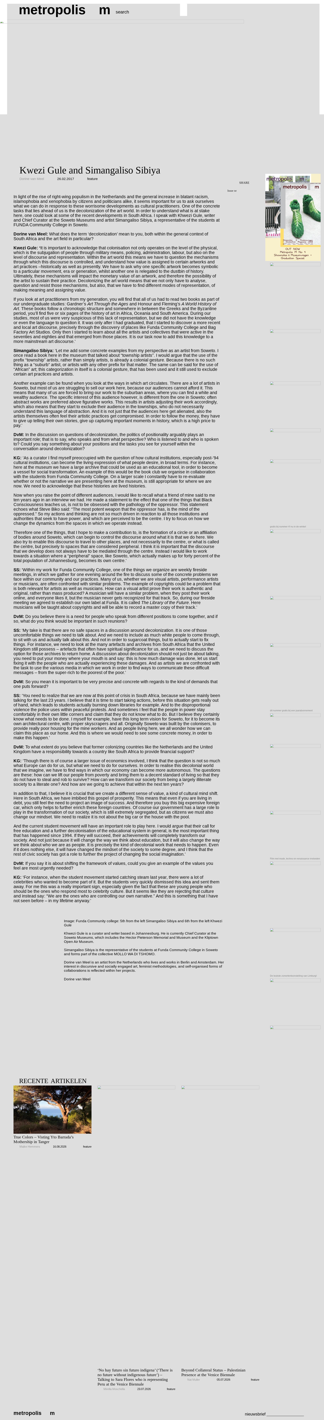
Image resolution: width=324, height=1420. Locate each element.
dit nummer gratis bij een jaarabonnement (291, 710)
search (122, 11)
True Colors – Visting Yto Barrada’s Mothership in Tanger (44, 1139)
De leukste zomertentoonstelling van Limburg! (293, 976)
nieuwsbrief (255, 1414)
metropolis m (64, 9)
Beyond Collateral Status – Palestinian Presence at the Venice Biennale (213, 1372)
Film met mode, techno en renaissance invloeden (295, 858)
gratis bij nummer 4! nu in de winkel (288, 526)
